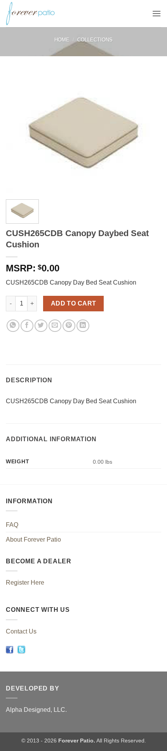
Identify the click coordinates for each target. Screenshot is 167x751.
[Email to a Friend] (55, 325)
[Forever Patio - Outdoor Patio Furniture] (51, 13)
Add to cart (73, 303)
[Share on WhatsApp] (13, 325)
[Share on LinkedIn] (83, 325)
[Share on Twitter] (41, 325)
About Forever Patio (33, 539)
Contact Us (21, 631)
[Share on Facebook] (27, 325)
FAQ (12, 524)
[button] (156, 13)
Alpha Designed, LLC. (36, 709)
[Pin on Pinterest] (69, 325)
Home (62, 40)
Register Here (25, 582)
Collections (95, 40)
